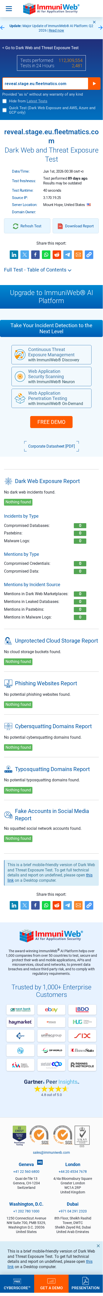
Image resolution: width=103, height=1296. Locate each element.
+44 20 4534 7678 (73, 1172)
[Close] (94, 22)
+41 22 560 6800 (26, 1172)
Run (94, 83)
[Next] (100, 28)
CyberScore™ (17, 1288)
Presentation (86, 1288)
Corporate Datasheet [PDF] (51, 446)
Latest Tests (37, 101)
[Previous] (2, 28)
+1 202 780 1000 (26, 1211)
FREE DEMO (51, 422)
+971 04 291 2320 (73, 1211)
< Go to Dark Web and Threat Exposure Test (40, 47)
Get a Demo (51, 1288)
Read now (56, 30)
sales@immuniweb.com (51, 1152)
